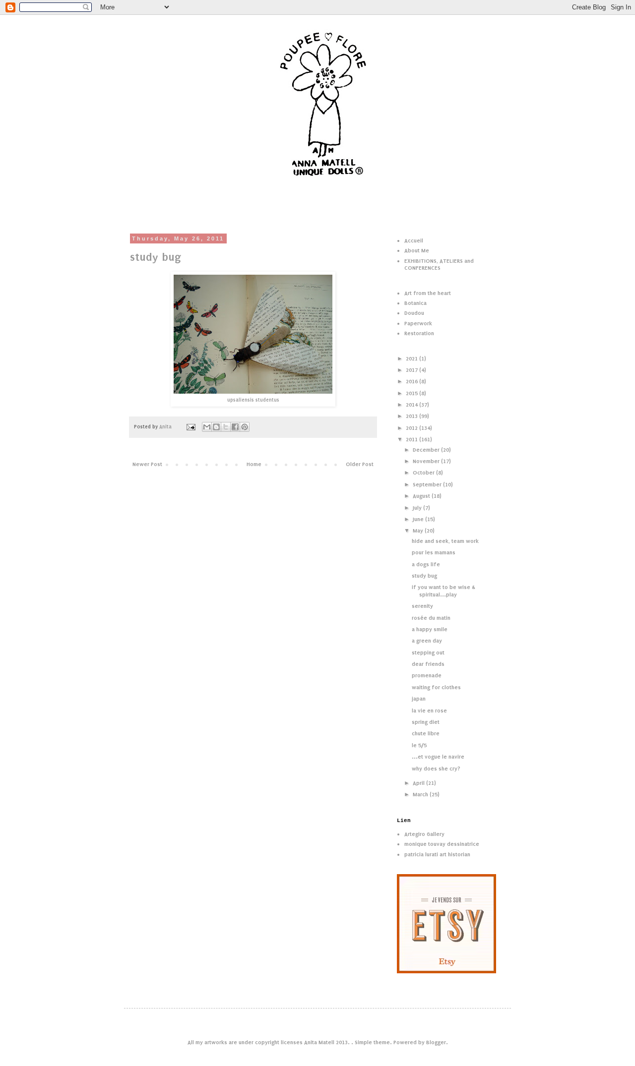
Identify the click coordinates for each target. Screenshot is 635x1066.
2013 (412, 416)
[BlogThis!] (216, 427)
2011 (412, 439)
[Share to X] (226, 427)
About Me (416, 250)
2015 (412, 393)
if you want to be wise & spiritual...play (443, 590)
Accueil (413, 240)
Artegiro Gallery (424, 833)
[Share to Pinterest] (245, 427)
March (421, 794)
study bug (424, 575)
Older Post (360, 464)
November (427, 461)
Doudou (414, 312)
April (419, 782)
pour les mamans (433, 552)
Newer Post (147, 464)
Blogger (436, 1042)
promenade (427, 675)
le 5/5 (419, 745)
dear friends (428, 663)
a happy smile (429, 629)
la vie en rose (429, 710)
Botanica (415, 302)
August (422, 495)
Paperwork (418, 323)
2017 (412, 369)
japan (419, 698)
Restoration (419, 333)
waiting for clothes (436, 687)
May (419, 530)
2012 (412, 427)
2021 (412, 358)
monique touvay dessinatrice (441, 843)
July (418, 507)
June (419, 519)
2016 (412, 381)
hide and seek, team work (445, 540)
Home (254, 464)
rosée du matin (431, 617)
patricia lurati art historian (437, 854)
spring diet (426, 721)
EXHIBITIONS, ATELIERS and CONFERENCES (439, 264)
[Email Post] (190, 427)
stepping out (428, 652)
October (424, 472)
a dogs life (426, 564)
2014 (412, 404)
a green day (427, 640)
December (427, 449)
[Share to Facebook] (235, 427)
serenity (422, 605)
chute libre (426, 733)
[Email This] (207, 427)
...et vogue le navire (438, 756)
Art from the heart (427, 293)
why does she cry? (436, 768)
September (428, 484)
